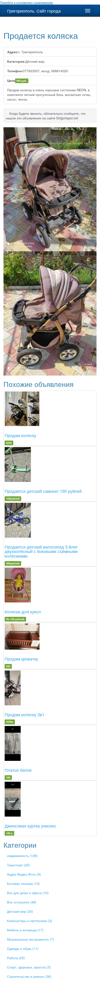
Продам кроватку (21, 659)
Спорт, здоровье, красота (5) (29, 967)
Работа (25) (16, 957)
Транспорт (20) (18, 865)
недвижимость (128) (22, 855)
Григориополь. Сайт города (34, 11)
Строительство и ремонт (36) (29, 976)
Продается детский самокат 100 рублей (43, 491)
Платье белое (18, 770)
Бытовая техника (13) (23, 883)
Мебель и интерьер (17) (25, 930)
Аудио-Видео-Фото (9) (24, 874)
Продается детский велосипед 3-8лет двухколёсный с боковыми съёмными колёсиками (41, 551)
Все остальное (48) (21, 902)
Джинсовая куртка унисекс (30, 826)
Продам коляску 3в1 (24, 714)
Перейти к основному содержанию (26, 2)
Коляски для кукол (23, 611)
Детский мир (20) (20, 911)
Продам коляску (20, 435)
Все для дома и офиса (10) (28, 892)
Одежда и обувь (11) (22, 948)
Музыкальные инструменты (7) (30, 939)
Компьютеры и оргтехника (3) (29, 920)
